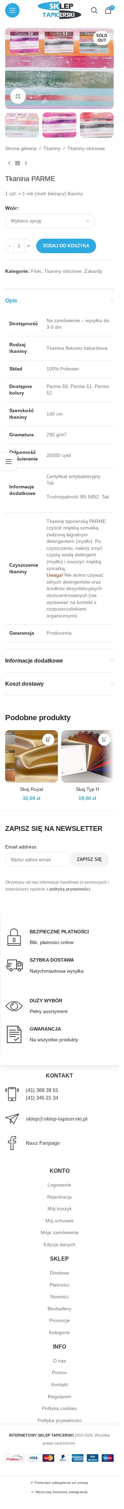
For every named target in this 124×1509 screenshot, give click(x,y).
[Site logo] (59, 10)
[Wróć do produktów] (17, 163)
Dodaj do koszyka (66, 245)
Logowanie (59, 1185)
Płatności (59, 1285)
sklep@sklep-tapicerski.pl (56, 1119)
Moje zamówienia (60, 1232)
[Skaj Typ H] (87, 756)
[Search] (94, 10)
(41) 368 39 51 (42, 1090)
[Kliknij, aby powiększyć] (18, 96)
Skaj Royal (31, 789)
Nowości (59, 1296)
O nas (59, 1360)
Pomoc (59, 1372)
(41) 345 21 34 (42, 1098)
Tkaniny (52, 148)
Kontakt (59, 1384)
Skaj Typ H (87, 789)
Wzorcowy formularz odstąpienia (61, 1492)
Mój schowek (59, 1220)
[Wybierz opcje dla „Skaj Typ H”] (104, 740)
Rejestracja (59, 1197)
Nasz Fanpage (43, 1143)
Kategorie (59, 1332)
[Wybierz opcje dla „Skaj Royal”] (48, 740)
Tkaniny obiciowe (86, 148)
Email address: (21, 847)
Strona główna (21, 148)
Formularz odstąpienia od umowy (61, 1483)
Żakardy (93, 271)
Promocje (59, 1320)
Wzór (11, 208)
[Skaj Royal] (31, 756)
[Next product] (26, 163)
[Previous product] (9, 163)
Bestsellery (59, 1308)
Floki (36, 271)
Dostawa (59, 1272)
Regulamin (59, 1396)
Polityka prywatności (60, 1420)
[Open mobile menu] (12, 10)
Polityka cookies (59, 1408)
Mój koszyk (60, 1208)
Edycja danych (59, 1244)
